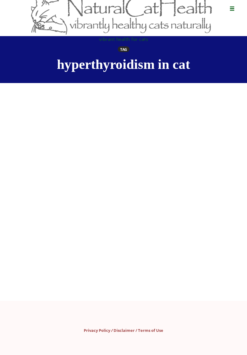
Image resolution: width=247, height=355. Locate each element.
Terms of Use (150, 330)
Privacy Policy (97, 330)
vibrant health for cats (123, 39)
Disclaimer (124, 330)
